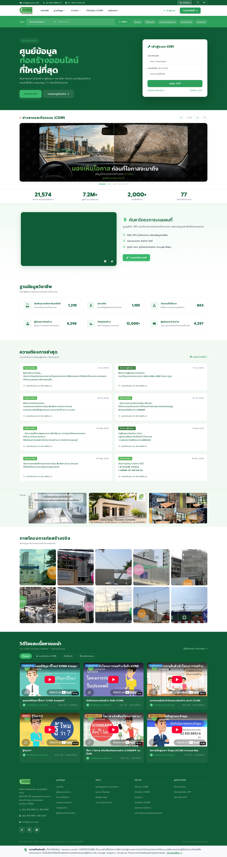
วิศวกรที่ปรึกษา (62, 797)
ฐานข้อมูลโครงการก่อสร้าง (107, 786)
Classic (186, 2)
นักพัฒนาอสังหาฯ (64, 802)
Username (153, 55)
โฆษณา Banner (103, 792)
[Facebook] (22, 830)
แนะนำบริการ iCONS (47, 656)
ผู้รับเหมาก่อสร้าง (63, 792)
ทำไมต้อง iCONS (94, 10)
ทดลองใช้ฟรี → (190, 10)
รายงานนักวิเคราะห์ (104, 802)
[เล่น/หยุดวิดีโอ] (105, 261)
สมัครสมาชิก (30, 93)
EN (204, 2)
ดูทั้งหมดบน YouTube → (195, 648)
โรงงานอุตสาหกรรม (167, 22)
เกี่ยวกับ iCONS (141, 786)
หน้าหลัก (45, 10)
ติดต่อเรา (139, 797)
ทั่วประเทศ (201, 22)
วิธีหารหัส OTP (180, 797)
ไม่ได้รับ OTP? (196, 90)
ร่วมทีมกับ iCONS (142, 802)
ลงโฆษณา (113, 10)
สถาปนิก (59, 786)
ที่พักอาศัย (150, 22)
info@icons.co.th (30, 2)
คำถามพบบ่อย (180, 786)
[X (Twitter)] (29, 830)
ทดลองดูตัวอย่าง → (58, 94)
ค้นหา (124, 21)
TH (197, 2)
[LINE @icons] (37, 830)
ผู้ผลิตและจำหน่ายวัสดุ (65, 813)
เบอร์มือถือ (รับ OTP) (157, 68)
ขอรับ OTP (175, 83)
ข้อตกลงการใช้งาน (143, 807)
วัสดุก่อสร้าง (61, 807)
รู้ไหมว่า (69, 656)
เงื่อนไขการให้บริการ (155, 90)
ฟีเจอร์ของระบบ (87, 656)
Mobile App (101, 797)
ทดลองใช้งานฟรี (138, 257)
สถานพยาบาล (186, 22)
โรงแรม (138, 22)
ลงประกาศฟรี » (200, 357)
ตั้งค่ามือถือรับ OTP (182, 792)
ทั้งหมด (26, 656)
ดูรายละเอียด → (174, 853)
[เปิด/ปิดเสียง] (112, 261)
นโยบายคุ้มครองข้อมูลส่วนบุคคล (148, 813)
